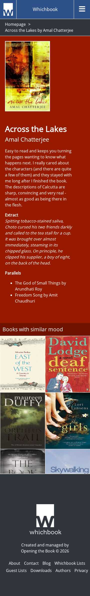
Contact (31, 563)
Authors (63, 570)
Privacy (81, 570)
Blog (46, 563)
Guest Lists (16, 570)
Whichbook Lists (69, 563)
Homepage (15, 24)
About (14, 563)
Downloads (41, 570)
